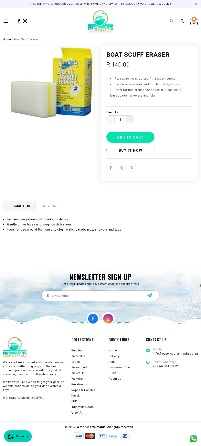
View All (77, 412)
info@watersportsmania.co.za (175, 353)
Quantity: (112, 112)
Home (7, 39)
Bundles (76, 350)
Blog (112, 362)
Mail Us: (158, 349)
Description (19, 206)
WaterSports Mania (91, 427)
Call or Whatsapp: (165, 362)
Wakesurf (78, 373)
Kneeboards (79, 384)
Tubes (75, 362)
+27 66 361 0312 (165, 366)
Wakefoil (77, 378)
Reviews (50, 206)
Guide (112, 373)
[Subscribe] (149, 296)
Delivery (114, 356)
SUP (74, 401)
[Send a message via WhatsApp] (193, 438)
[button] (6, 21)
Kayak (75, 395)
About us (115, 378)
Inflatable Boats (82, 407)
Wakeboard (79, 367)
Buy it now (130, 150)
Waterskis (78, 356)
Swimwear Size (119, 367)
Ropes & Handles (83, 390)
